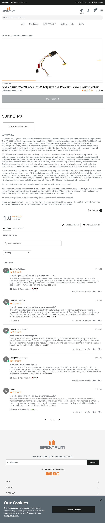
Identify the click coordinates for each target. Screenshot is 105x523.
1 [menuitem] (51, 420)
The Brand (10, 493)
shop (9, 35)
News (81, 24)
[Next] (99, 60)
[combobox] (52, 17)
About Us (78, 2)
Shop (8, 482)
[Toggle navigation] (101, 10)
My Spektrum (98, 2)
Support (9, 487)
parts (31, 35)
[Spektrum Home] (9, 9)
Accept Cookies (73, 509)
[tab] (71, 225)
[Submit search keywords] (4, 18)
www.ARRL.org (66, 204)
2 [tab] (52, 81)
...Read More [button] (50, 285)
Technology (49, 24)
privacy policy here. (11, 515)
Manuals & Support (18, 126)
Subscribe (93, 463)
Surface (33, 24)
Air (22, 24)
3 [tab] (86, 81)
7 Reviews (99, 90)
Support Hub (67, 24)
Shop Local (87, 2)
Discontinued (52, 98)
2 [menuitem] (54, 420)
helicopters (16, 35)
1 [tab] (19, 81)
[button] (15, 289)
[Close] (100, 500)
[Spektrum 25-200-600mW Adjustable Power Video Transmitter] (52, 58)
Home (4, 35)
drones (24, 35)
